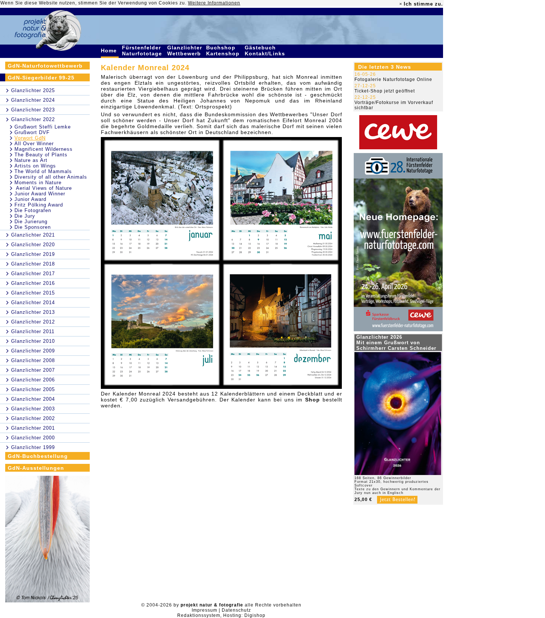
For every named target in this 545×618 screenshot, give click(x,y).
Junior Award (30, 199)
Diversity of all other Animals (50, 177)
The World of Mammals (43, 171)
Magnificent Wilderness (43, 149)
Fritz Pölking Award (38, 205)
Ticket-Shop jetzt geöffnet (384, 91)
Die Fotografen (32, 210)
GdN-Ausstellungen (36, 468)
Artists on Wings (35, 166)
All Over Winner (34, 143)
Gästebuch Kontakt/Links (266, 50)
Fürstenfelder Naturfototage (143, 50)
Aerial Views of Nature (43, 188)
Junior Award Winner (39, 193)
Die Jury (24, 216)
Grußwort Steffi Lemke (42, 127)
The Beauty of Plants (40, 154)
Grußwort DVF (32, 132)
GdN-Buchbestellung (38, 456)
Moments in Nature (38, 182)
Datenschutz (236, 610)
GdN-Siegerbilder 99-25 (41, 78)
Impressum (204, 610)
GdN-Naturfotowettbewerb (45, 66)
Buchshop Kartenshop (223, 50)
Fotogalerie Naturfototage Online (393, 79)
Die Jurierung (30, 221)
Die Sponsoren (32, 227)
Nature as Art (30, 160)
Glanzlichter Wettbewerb (185, 50)
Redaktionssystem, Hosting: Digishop (221, 615)
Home (110, 50)
